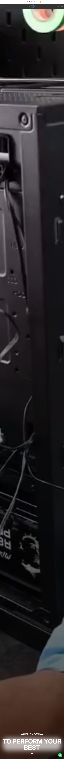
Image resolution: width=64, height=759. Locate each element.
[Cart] (62, 6)
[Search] (5, 6)
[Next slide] (59, 2)
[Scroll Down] (32, 753)
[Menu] (2, 6)
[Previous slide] (4, 2)
